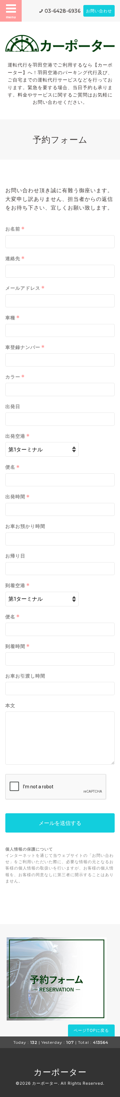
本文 (10, 705)
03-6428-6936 (63, 11)
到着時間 (17, 646)
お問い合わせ (99, 10)
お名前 (15, 229)
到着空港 (17, 585)
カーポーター (60, 1072)
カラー (15, 377)
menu (11, 17)
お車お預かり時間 (25, 526)
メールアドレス (25, 288)
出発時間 (17, 496)
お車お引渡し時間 (25, 676)
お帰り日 (15, 555)
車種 (12, 317)
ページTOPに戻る (91, 1030)
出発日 (12, 406)
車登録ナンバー (25, 347)
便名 (12, 467)
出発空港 (17, 436)
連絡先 (15, 258)
